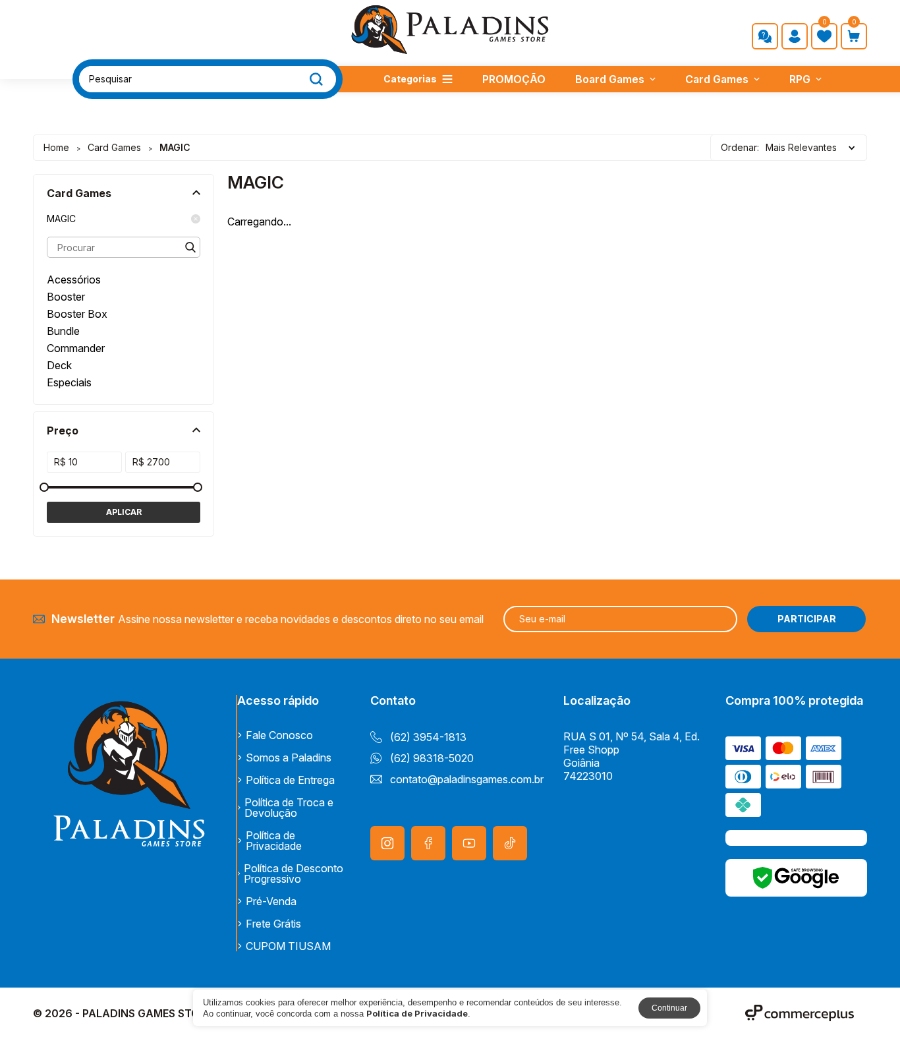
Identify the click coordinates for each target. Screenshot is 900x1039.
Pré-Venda (271, 901)
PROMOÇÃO (514, 79)
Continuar (669, 1008)
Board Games (609, 79)
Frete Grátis (273, 923)
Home (56, 147)
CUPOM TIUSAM (288, 946)
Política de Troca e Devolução (288, 807)
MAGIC (61, 218)
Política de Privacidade (274, 840)
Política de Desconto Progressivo (293, 873)
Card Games (716, 79)
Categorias (410, 78)
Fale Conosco (279, 735)
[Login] (794, 36)
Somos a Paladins (288, 757)
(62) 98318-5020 (432, 758)
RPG (799, 79)
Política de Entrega (290, 780)
